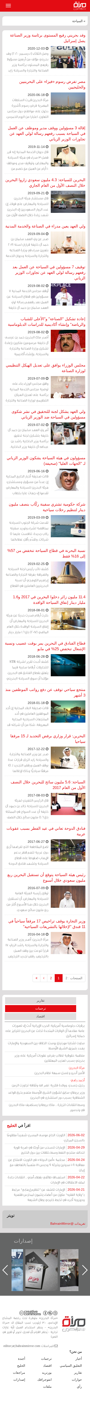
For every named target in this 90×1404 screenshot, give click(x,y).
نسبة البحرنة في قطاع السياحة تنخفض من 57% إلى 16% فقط (46, 553)
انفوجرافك (44, 1379)
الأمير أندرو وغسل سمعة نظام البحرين (59, 1070)
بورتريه (47, 1372)
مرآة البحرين (81, 6)
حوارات (77, 1379)
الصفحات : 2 (74, 978)
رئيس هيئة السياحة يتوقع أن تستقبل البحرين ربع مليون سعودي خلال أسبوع (46, 878)
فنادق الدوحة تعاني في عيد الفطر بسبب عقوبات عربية (45, 831)
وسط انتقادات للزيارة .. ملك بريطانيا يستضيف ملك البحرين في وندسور (47, 1107)
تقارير (41, 1000)
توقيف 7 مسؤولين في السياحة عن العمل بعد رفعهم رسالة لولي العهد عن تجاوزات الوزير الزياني (48, 272)
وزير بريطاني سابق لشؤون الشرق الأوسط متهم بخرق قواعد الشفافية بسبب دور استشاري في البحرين (46, 1095)
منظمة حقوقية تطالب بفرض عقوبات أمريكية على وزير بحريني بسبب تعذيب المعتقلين (49, 1058)
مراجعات (19, 1372)
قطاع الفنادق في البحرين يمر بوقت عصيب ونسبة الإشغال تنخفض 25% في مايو (45, 646)
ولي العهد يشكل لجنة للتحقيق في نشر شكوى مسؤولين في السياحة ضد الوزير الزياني (48, 414)
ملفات (47, 1386)
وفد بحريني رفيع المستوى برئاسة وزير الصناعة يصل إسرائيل (47, 38)
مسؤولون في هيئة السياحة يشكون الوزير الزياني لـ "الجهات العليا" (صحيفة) (46, 461)
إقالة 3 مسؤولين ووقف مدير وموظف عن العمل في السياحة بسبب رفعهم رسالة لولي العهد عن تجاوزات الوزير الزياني (46, 133)
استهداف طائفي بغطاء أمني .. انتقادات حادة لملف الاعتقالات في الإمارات (46, 1180)
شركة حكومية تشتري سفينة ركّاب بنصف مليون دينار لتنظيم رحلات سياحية (47, 507)
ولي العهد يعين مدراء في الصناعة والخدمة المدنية (45, 226)
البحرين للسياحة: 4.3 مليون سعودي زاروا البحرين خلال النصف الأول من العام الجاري (45, 183)
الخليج (12, 1125)
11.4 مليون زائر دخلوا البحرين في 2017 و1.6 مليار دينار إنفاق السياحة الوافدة (49, 600)
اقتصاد (40, 1016)
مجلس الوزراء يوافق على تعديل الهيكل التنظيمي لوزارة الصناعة (45, 368)
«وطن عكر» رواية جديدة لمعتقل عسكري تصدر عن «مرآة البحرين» (41, 1262)
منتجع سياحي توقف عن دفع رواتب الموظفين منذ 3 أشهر (45, 692)
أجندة (21, 1358)
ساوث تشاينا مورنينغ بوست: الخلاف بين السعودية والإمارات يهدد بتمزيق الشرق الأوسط (46, 1045)
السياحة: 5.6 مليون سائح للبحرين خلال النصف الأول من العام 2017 (48, 785)
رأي (79, 1386)
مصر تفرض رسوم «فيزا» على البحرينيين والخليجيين (52, 84)
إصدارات (23, 1241)
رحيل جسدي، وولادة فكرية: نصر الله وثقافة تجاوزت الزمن (48, 1083)
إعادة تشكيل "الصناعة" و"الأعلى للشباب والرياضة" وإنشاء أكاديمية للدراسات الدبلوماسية (46, 322)
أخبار (78, 1358)
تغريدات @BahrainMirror (67, 1223)
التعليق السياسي (71, 1365)
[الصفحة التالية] (43, 978)
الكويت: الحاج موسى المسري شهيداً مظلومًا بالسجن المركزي (46, 1137)
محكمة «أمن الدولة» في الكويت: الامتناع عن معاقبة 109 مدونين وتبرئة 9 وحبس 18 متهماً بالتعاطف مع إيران (46, 1164)
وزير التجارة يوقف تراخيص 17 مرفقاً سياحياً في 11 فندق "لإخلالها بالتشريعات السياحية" (46, 924)
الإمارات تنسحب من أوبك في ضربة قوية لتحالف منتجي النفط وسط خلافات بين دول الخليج (49, 1150)
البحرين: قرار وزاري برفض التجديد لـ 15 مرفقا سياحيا (47, 739)
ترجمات (40, 1008)
